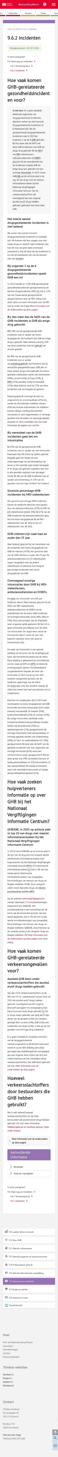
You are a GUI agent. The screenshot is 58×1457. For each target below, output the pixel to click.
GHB (29, 25)
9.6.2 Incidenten (17, 70)
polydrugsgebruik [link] (19, 363)
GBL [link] (19, 176)
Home (10, 29)
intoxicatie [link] (26, 172)
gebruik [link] (38, 345)
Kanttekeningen (10, 1349)
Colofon (6, 1353)
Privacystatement (11, 1356)
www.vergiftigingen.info (33, 898)
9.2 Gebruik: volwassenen (20, 1248)
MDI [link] (18, 154)
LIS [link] (8, 511)
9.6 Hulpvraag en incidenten (21, 1281)
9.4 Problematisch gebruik (20, 1265)
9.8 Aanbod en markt (18, 1297)
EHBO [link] (37, 158)
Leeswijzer (8, 1346)
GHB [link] (34, 139)
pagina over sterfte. (30, 425)
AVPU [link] (32, 664)
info (8, 1374)
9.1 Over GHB (15, 1240)
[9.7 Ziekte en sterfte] (30, 22)
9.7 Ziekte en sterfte (18, 1289)
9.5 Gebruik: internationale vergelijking (26, 1273)
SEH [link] (39, 150)
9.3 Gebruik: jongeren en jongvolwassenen (28, 1256)
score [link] (13, 685)
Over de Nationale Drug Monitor (18, 1342)
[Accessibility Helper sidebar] (44, 4)
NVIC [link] (29, 865)
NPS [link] (32, 891)
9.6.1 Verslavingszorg (20, 66)
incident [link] (19, 258)
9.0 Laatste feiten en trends (21, 1232)
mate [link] (13, 598)
